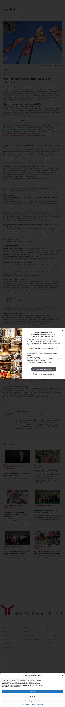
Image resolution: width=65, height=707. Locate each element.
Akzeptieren (32, 691)
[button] (62, 675)
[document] (32, 353)
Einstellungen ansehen (32, 701)
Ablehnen (32, 696)
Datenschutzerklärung (37, 704)
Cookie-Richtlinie (26, 704)
